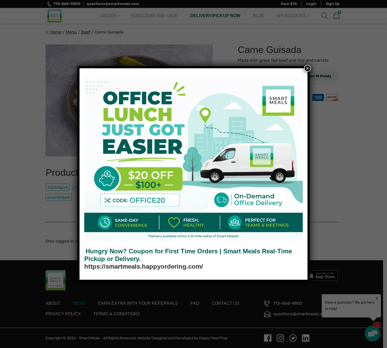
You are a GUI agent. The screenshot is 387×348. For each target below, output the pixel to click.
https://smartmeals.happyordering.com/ (143, 266)
